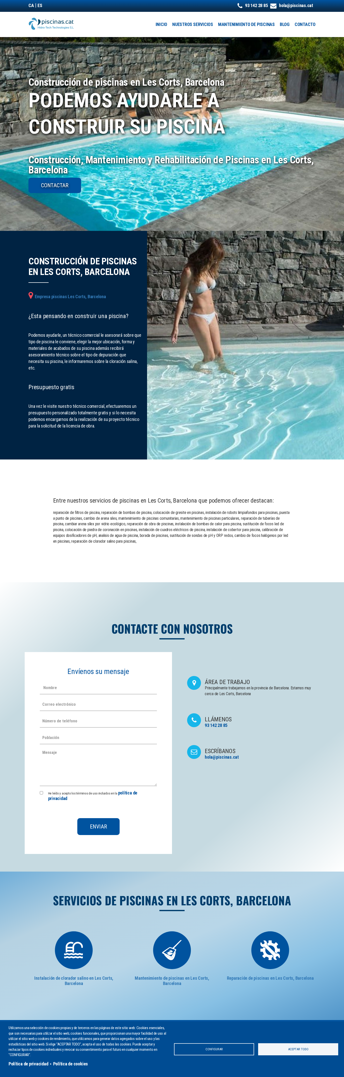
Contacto (305, 24)
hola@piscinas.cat (296, 5)
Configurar (214, 1049)
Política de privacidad (28, 1063)
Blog (285, 24)
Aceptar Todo (298, 1049)
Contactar (54, 185)
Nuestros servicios (192, 24)
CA (31, 5)
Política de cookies (70, 1063)
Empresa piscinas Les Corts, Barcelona (70, 296)
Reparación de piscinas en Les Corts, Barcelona (270, 978)
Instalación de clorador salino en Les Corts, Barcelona (73, 980)
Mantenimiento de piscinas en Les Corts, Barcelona (172, 980)
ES (40, 5)
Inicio (161, 24)
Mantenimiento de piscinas (246, 24)
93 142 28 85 (256, 5)
